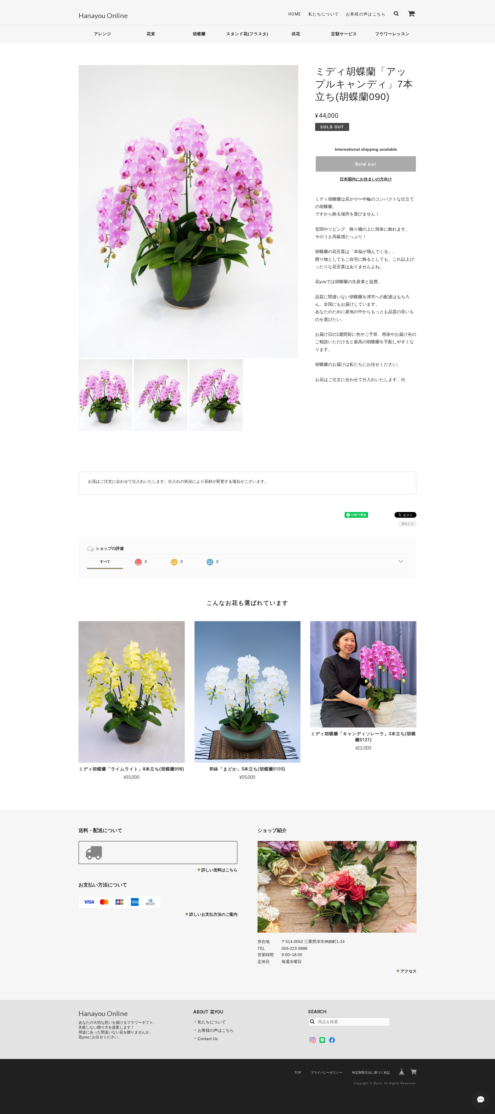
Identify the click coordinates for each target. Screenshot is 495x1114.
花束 (151, 34)
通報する (407, 523)
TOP (297, 1072)
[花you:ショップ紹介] (337, 887)
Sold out (365, 164)
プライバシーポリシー (326, 1072)
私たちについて (323, 14)
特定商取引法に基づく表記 (371, 1072)
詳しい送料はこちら (219, 870)
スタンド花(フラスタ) (247, 34)
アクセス (408, 971)
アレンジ (102, 34)
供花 (296, 34)
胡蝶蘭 (199, 34)
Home (294, 14)
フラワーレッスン (392, 34)
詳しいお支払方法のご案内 (213, 914)
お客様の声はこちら (366, 14)
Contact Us (208, 1038)
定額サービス (344, 34)
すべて (105, 562)
